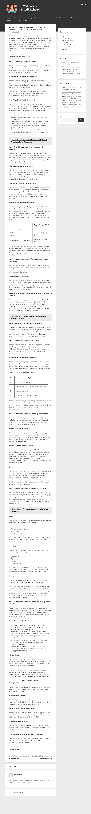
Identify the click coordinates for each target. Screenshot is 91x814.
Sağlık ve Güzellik (59, 18)
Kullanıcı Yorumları (71, 18)
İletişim (25, 20)
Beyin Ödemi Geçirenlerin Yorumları (72, 67)
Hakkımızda (17, 20)
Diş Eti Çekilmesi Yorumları (69, 71)
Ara (61, 116)
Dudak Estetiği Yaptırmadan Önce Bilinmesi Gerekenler (42, 757)
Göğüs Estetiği (28, 18)
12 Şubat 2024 (15, 32)
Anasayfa (8, 18)
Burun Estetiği (18, 18)
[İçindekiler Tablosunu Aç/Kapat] (28, 56)
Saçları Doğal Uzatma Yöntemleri (71, 73)
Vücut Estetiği (38, 18)
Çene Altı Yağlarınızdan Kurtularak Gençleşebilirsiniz (19, 757)
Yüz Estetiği (48, 18)
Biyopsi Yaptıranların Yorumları (71, 69)
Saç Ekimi (8, 20)
